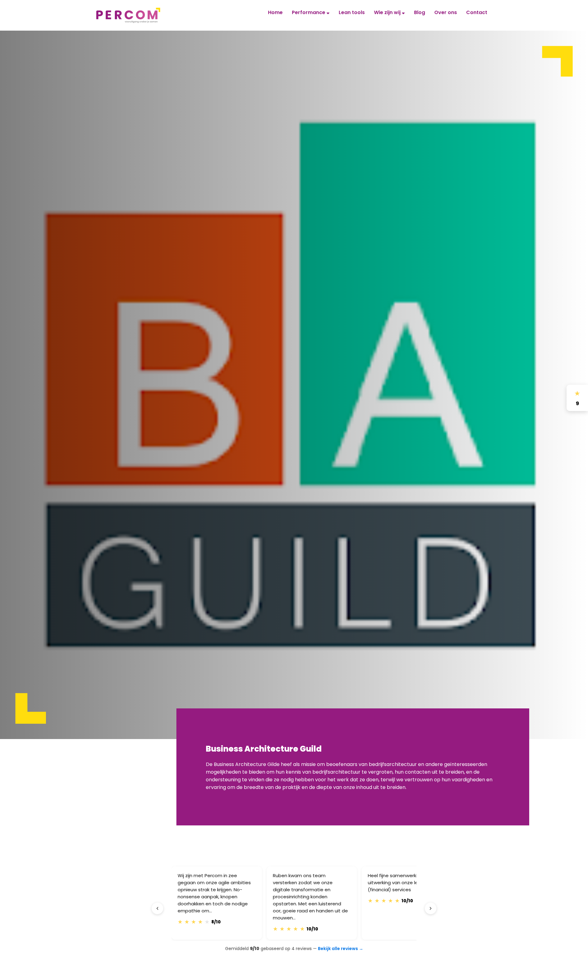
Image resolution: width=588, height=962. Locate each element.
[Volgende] (430, 908)
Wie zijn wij (388, 12)
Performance (309, 12)
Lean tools (352, 12)
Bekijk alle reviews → (340, 948)
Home (275, 12)
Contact (476, 12)
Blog (419, 12)
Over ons (445, 12)
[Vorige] (157, 908)
